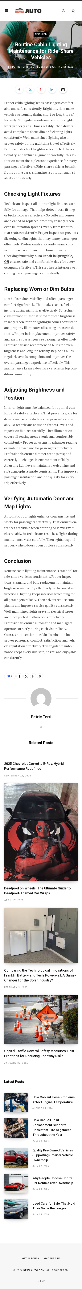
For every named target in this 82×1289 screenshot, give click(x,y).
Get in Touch (30, 1258)
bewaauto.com (34, 1270)
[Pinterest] (41, 89)
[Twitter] (30, 89)
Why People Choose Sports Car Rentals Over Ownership (52, 1180)
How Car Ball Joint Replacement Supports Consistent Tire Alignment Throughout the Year (51, 1127)
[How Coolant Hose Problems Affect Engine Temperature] (18, 1102)
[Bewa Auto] (28, 10)
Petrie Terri (20, 67)
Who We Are (52, 1258)
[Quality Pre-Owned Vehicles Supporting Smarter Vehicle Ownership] (18, 1158)
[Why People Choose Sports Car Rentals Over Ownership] (18, 1183)
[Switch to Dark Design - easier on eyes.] (63, 10)
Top (42, 1281)
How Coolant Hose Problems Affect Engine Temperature (53, 1099)
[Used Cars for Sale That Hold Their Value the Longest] (18, 1209)
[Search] (72, 10)
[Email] (63, 89)
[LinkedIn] (52, 89)
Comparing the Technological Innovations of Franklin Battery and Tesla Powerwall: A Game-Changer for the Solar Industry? (40, 975)
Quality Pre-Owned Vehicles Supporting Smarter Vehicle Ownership (52, 1155)
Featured (41, 34)
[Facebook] (19, 89)
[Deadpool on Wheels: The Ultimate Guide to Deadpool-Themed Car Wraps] (41, 832)
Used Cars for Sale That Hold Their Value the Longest (53, 1206)
